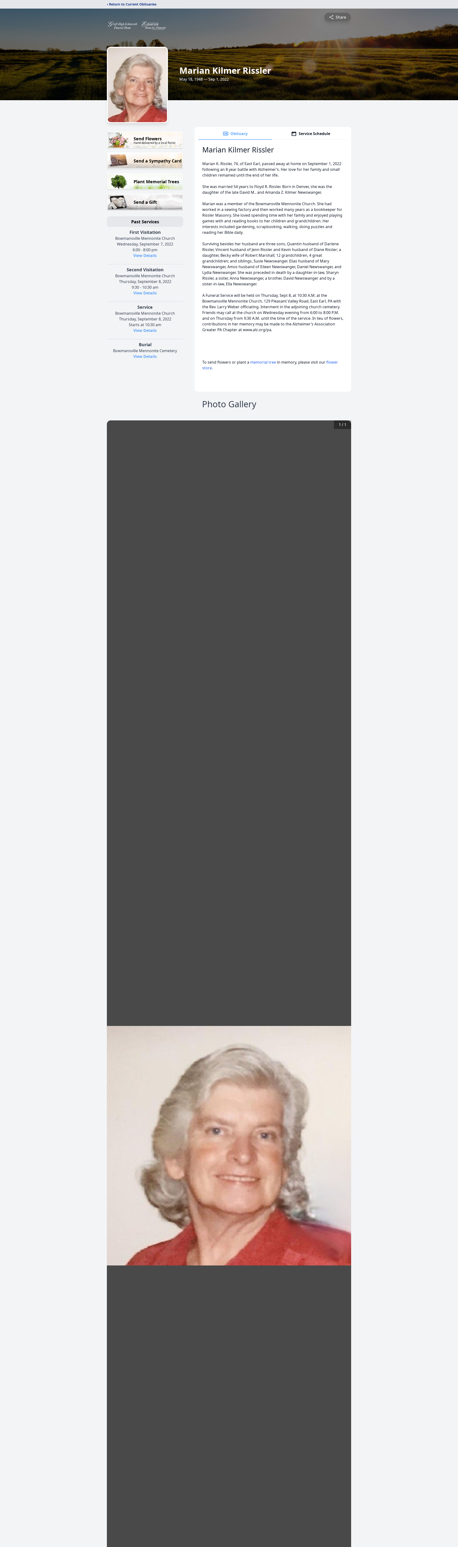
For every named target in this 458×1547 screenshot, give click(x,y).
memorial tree (263, 362)
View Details (145, 255)
